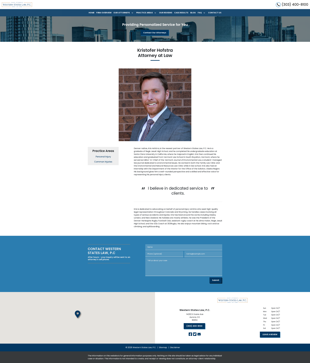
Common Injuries (103, 161)
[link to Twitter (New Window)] (194, 334)
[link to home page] (17, 4)
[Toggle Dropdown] (132, 12)
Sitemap (163, 347)
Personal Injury (103, 156)
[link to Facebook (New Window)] (190, 334)
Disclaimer (175, 347)
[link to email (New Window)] (199, 334)
